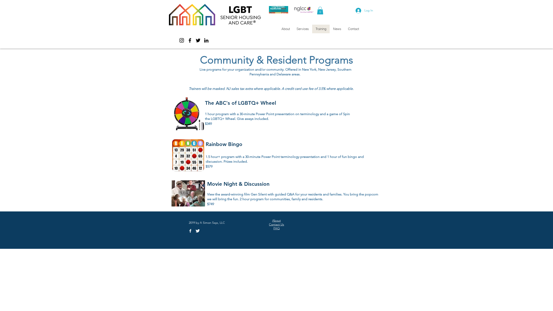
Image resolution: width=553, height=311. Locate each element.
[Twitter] (198, 40)
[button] (320, 10)
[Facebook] (190, 40)
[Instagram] (182, 40)
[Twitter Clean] (197, 230)
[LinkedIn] (206, 40)
